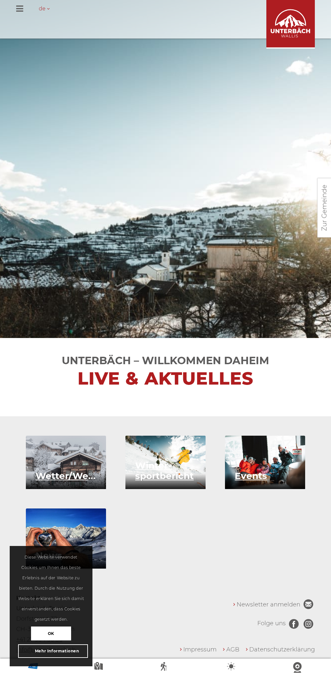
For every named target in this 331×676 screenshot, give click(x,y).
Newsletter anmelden (268, 604)
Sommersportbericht (165, 667)
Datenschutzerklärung (282, 649)
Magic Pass (33, 667)
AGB (233, 649)
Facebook (294, 624)
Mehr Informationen (57, 651)
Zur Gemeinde (324, 208)
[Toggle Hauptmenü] (165, 9)
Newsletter (308, 604)
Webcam (298, 667)
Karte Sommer (99, 667)
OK (51, 633)
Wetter (231, 667)
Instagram (308, 624)
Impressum (200, 649)
